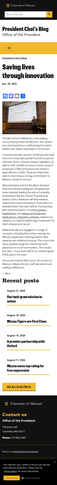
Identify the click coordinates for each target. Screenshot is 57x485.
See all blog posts (19, 386)
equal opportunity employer (25, 451)
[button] (31, 478)
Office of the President (21, 34)
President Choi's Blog (25, 28)
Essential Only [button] (11, 478)
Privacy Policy (10, 471)
